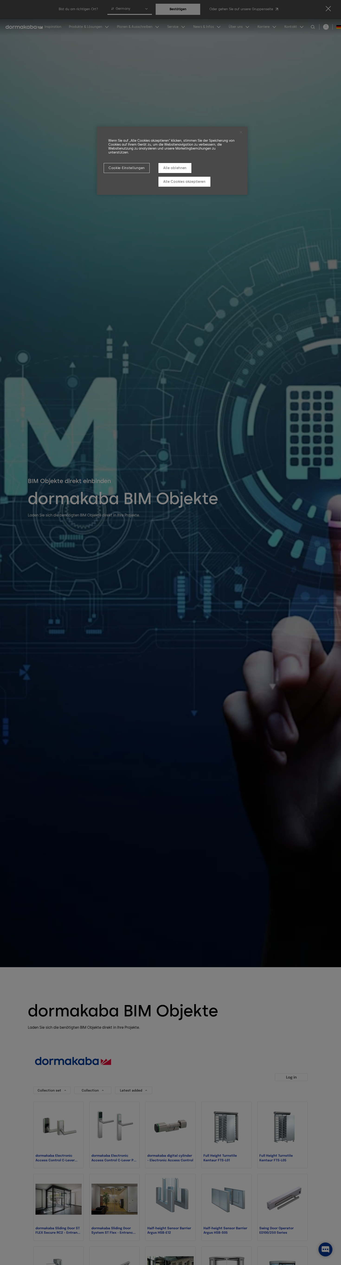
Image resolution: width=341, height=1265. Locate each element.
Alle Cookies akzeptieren (184, 182)
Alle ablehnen (175, 168)
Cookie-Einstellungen (127, 168)
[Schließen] (241, 132)
